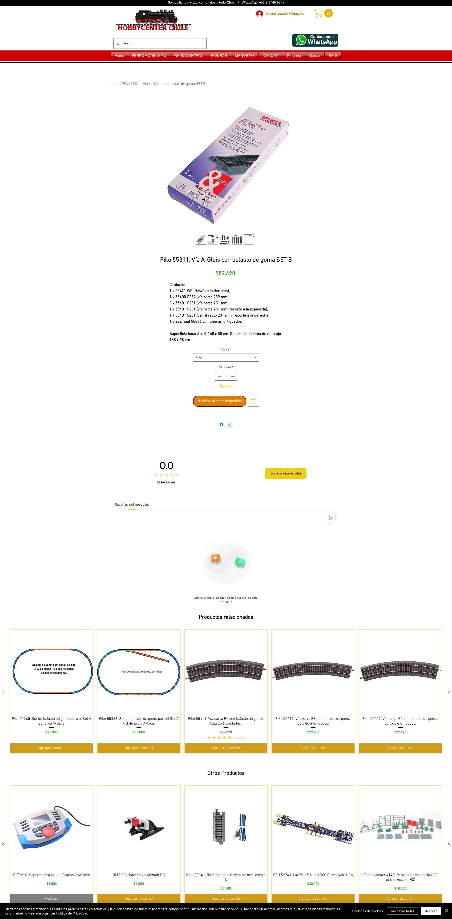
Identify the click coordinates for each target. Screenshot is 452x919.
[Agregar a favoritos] (253, 401)
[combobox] (226, 358)
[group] (226, 691)
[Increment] (233, 376)
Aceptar (431, 911)
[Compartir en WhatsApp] (230, 425)
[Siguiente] (449, 691)
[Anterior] (3, 691)
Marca (226, 350)
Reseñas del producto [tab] (132, 504)
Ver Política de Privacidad (69, 913)
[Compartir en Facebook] (221, 425)
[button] (324, 13)
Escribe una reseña (285, 473)
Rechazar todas (402, 911)
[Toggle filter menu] (330, 518)
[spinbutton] (226, 376)
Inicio (115, 84)
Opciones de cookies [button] (367, 911)
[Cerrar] (446, 911)
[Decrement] (219, 376)
